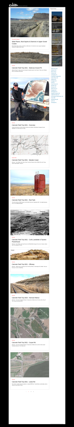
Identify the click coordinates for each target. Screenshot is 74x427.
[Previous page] (26, 392)
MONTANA (54, 61)
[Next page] (33, 392)
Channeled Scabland (15, 39)
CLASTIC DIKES (55, 39)
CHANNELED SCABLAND (57, 29)
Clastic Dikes (14, 157)
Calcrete (13, 65)
